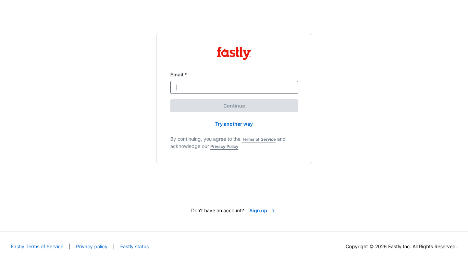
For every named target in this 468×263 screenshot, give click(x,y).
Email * (178, 74)
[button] (234, 124)
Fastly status (134, 246)
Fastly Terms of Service (37, 246)
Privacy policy (92, 246)
